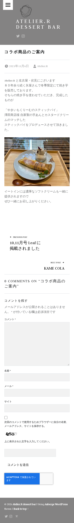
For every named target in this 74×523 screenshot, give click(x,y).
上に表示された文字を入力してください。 (27, 441)
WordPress (61, 504)
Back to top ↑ (21, 508)
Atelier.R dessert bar (38, 24)
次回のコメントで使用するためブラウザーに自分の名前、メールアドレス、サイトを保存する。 (36, 424)
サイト (8, 401)
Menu (8, 5)
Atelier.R (42, 66)
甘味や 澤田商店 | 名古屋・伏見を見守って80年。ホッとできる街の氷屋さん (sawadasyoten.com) (34, 216)
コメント (10, 319)
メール (8, 386)
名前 (7, 370)
